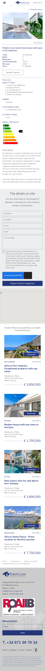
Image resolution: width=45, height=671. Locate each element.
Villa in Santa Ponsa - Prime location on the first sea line (19, 538)
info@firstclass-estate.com (12, 591)
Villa (4, 561)
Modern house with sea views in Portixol (21, 426)
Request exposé (13, 72)
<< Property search (35, 9)
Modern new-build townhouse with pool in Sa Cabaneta (19, 562)
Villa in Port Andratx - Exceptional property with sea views (20, 368)
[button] (39, 25)
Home (4, 650)
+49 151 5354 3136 (16, 594)
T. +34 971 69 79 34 (19, 642)
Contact (21, 650)
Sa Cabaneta (15, 561)
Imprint (29, 650)
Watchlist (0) (38, 3)
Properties (12, 650)
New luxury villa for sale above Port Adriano (21, 482)
